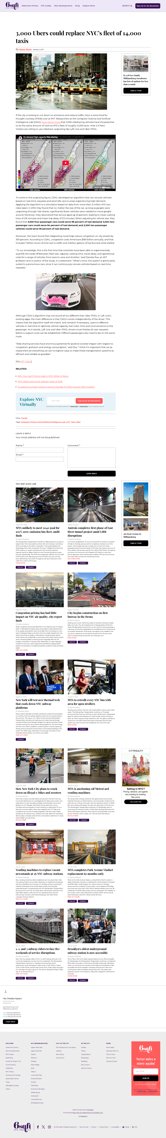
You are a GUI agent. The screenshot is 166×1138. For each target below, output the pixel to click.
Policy (20, 567)
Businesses (85, 1058)
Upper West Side (36, 1047)
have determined (51, 122)
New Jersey (60, 1054)
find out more (22, 735)
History (73, 820)
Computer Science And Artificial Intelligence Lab (43, 422)
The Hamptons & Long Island (66, 1047)
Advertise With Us (112, 1051)
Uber (78, 422)
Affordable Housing (12, 1085)
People (83, 1047)
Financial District (36, 1078)
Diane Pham (25, 49)
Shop (77, 6)
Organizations (85, 1054)
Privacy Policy (84, 406)
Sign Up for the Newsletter (148, 6)
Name (20, 446)
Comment (74, 446)
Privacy (93, 1127)
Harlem (33, 1054)
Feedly (127, 1127)
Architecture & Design (13, 1075)
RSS (136, 1127)
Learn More (10, 1022)
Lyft (68, 422)
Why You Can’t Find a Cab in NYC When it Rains (43, 376)
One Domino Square (12, 998)
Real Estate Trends (12, 1078)
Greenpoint (35, 1096)
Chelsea (33, 1061)
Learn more (20, 563)
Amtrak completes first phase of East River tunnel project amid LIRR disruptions (90, 531)
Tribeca (33, 1072)
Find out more (22, 650)
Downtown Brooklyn (38, 1089)
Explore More (89, 6)
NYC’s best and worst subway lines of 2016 (40, 381)
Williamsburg (35, 1092)
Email (19, 455)
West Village (35, 1065)
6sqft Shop (9, 1058)
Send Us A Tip (110, 1058)
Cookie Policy (103, 1127)
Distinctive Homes (30, 6)
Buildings (84, 1061)
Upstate (58, 1051)
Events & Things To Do (13, 1061)
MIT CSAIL (25, 361)
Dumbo (33, 1082)
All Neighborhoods (37, 1103)
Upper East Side (36, 1051)
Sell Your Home (86, 1068)
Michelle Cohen (23, 711)
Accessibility (115, 1127)
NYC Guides (46, 6)
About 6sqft (110, 1047)
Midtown (34, 1058)
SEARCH (126, 6)
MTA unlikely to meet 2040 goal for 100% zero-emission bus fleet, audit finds (38, 531)
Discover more (74, 559)
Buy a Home (85, 1065)
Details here (73, 816)
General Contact (111, 1061)
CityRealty (90, 1110)
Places (83, 1051)
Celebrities (9, 1068)
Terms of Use (74, 406)
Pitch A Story (110, 1054)
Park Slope (34, 1085)
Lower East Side (36, 1075)
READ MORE (72, 638)
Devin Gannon (75, 620)
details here (21, 820)
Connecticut (60, 1058)
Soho (32, 1068)
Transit (24, 418)
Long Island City (36, 1099)
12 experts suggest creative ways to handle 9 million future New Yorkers (56, 387)
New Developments (63, 6)
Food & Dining (10, 1065)
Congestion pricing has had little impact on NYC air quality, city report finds (39, 616)
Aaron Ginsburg (23, 539)
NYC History (10, 1072)
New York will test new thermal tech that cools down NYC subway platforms (38, 703)
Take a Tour (135, 91)
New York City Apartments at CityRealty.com (88, 1113)
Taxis (73, 422)
